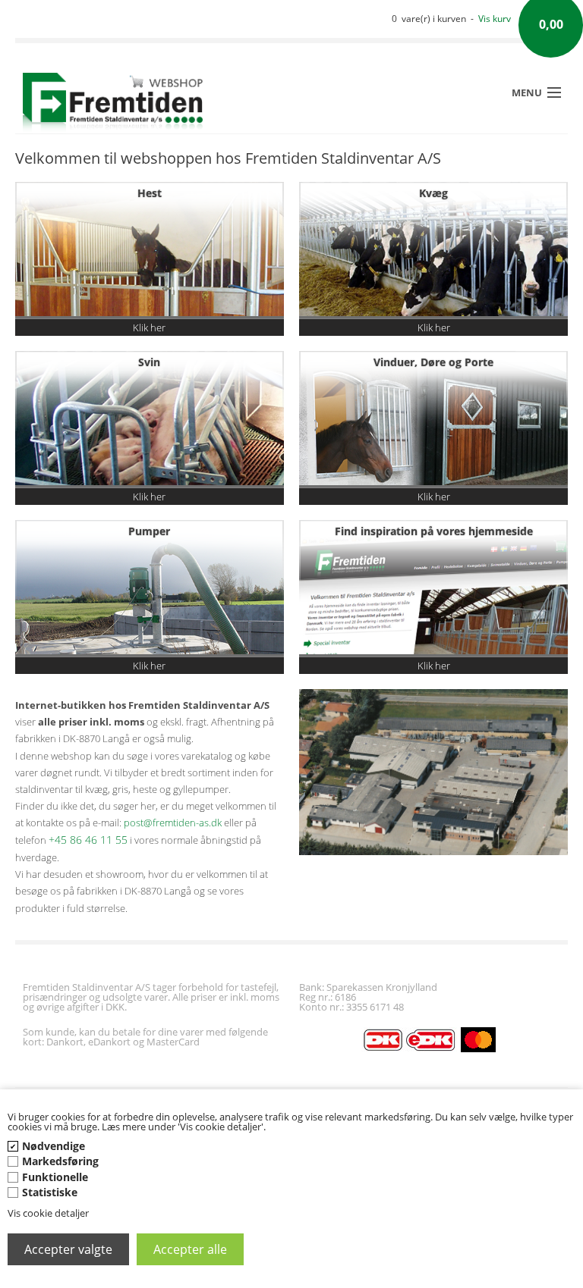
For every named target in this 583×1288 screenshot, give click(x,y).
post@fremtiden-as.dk (173, 822)
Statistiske (49, 1192)
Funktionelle (55, 1177)
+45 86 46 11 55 (88, 839)
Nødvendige (53, 1146)
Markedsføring (60, 1161)
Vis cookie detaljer (48, 1213)
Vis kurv (494, 18)
